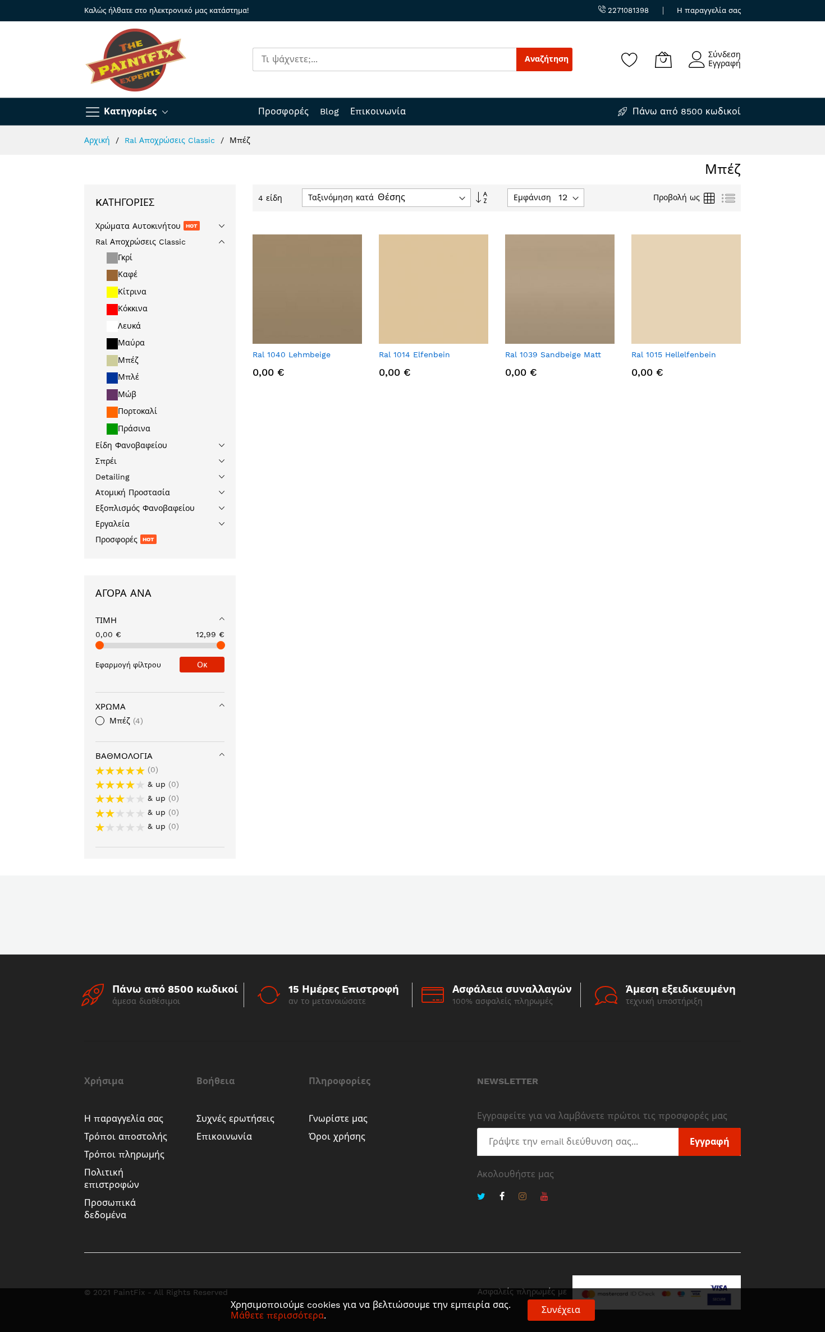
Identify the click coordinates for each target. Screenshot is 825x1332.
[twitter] (481, 1197)
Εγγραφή (724, 63)
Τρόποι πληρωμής (124, 1154)
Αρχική (98, 140)
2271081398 (627, 10)
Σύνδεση (724, 54)
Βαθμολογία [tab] (124, 756)
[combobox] (384, 59)
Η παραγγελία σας (709, 10)
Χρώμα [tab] (110, 707)
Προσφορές (283, 111)
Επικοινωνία (378, 111)
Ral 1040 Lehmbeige (292, 354)
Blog (329, 111)
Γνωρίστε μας (338, 1118)
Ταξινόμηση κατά (341, 197)
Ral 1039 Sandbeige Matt (553, 354)
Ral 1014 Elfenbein (414, 354)
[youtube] (544, 1197)
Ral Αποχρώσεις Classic (171, 140)
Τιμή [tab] (106, 620)
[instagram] (522, 1197)
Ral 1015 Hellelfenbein (673, 354)
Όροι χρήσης (337, 1136)
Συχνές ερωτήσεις (235, 1118)
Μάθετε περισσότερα (277, 1315)
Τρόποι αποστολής (125, 1136)
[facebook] (502, 1197)
